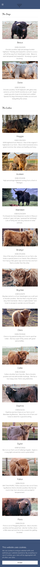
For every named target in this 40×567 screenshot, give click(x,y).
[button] (4, 4)
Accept (20, 562)
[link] (20, 4)
